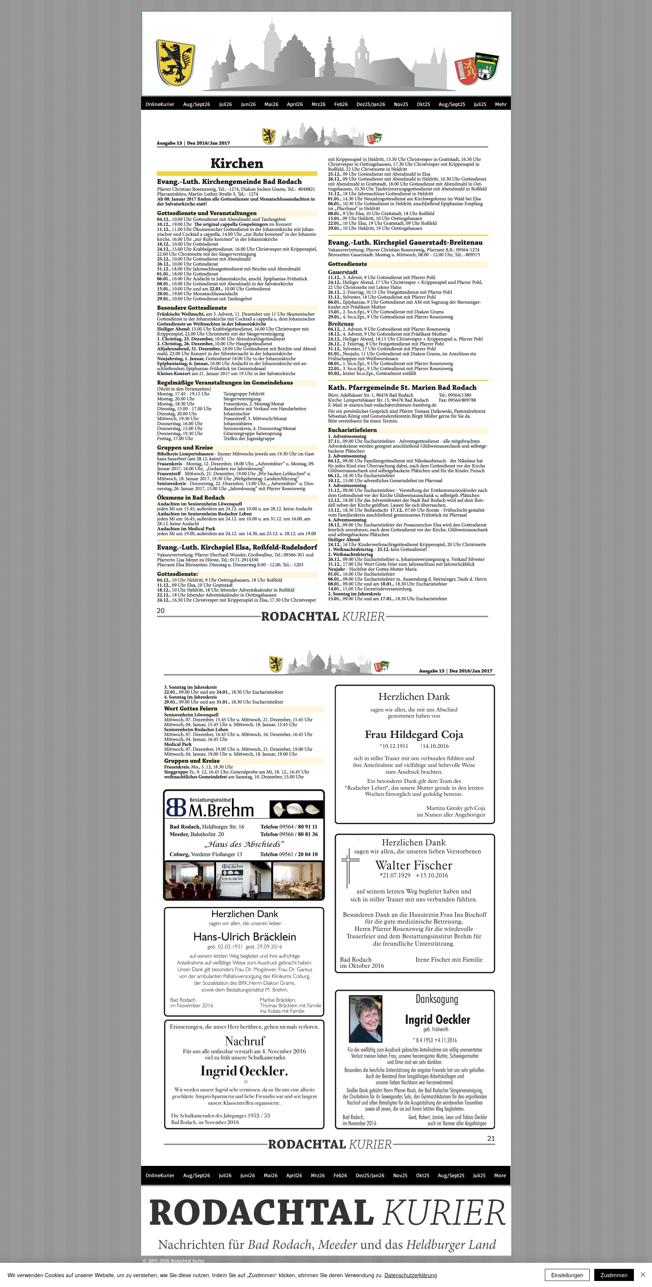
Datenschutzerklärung (410, 1275)
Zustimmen (614, 1275)
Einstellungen (567, 1275)
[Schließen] (642, 1275)
